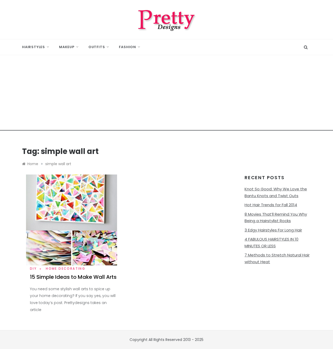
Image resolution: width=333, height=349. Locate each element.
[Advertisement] (166, 94)
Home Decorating (65, 268)
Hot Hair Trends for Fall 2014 (271, 205)
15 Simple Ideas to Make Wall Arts (73, 277)
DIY (33, 268)
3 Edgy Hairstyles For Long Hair (273, 230)
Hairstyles (33, 46)
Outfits (96, 46)
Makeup (66, 46)
